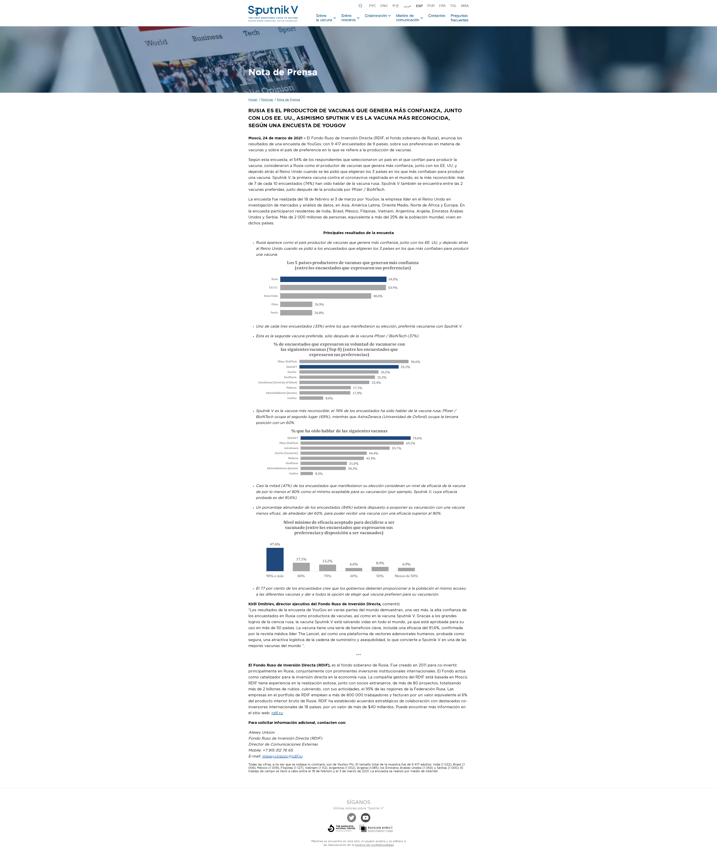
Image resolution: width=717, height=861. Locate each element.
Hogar (252, 99)
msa (465, 6)
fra (442, 6)
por (430, 6)
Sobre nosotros (348, 17)
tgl (453, 6)
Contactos (436, 15)
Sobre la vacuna (324, 17)
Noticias (267, 99)
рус (372, 6)
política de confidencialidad (374, 845)
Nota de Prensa (288, 99)
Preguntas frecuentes (459, 17)
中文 (395, 6)
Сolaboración (376, 15)
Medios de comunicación (407, 17)
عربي (407, 6)
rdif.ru (277, 713)
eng (384, 6)
